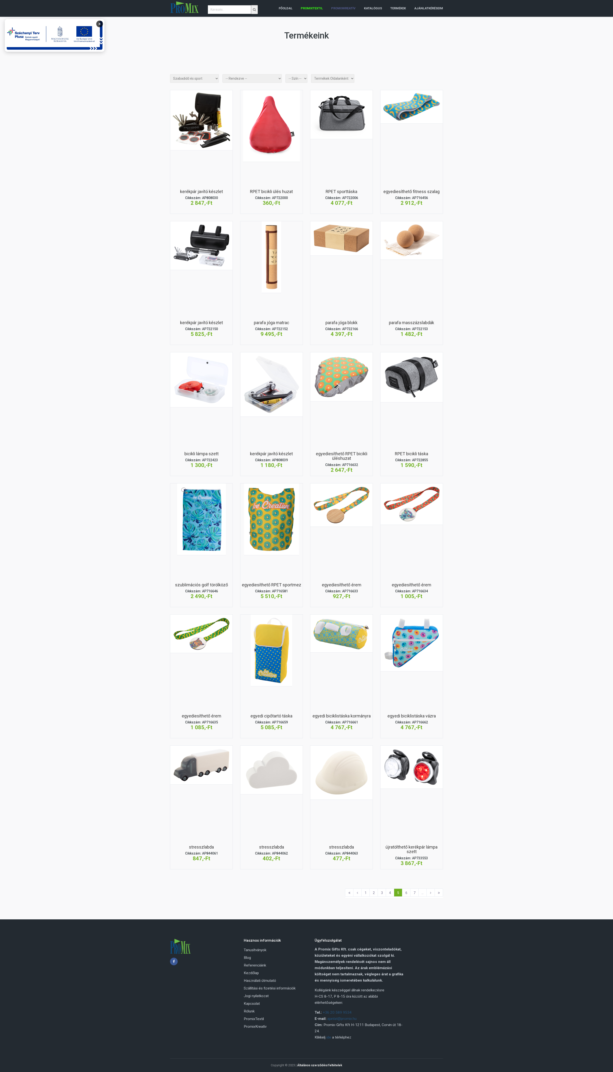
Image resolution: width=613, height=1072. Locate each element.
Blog (247, 957)
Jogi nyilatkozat (256, 996)
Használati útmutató (260, 980)
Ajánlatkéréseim (428, 8)
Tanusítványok (255, 950)
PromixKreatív (255, 1026)
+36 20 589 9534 (337, 1012)
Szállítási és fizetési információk (269, 988)
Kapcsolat (252, 1003)
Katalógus (373, 8)
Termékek (398, 8)
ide (328, 1037)
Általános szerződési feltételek (319, 1065)
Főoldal (285, 8)
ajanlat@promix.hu (342, 1018)
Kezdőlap (251, 973)
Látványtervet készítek (201, 143)
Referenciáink (255, 965)
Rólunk (249, 1011)
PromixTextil (254, 1019)
